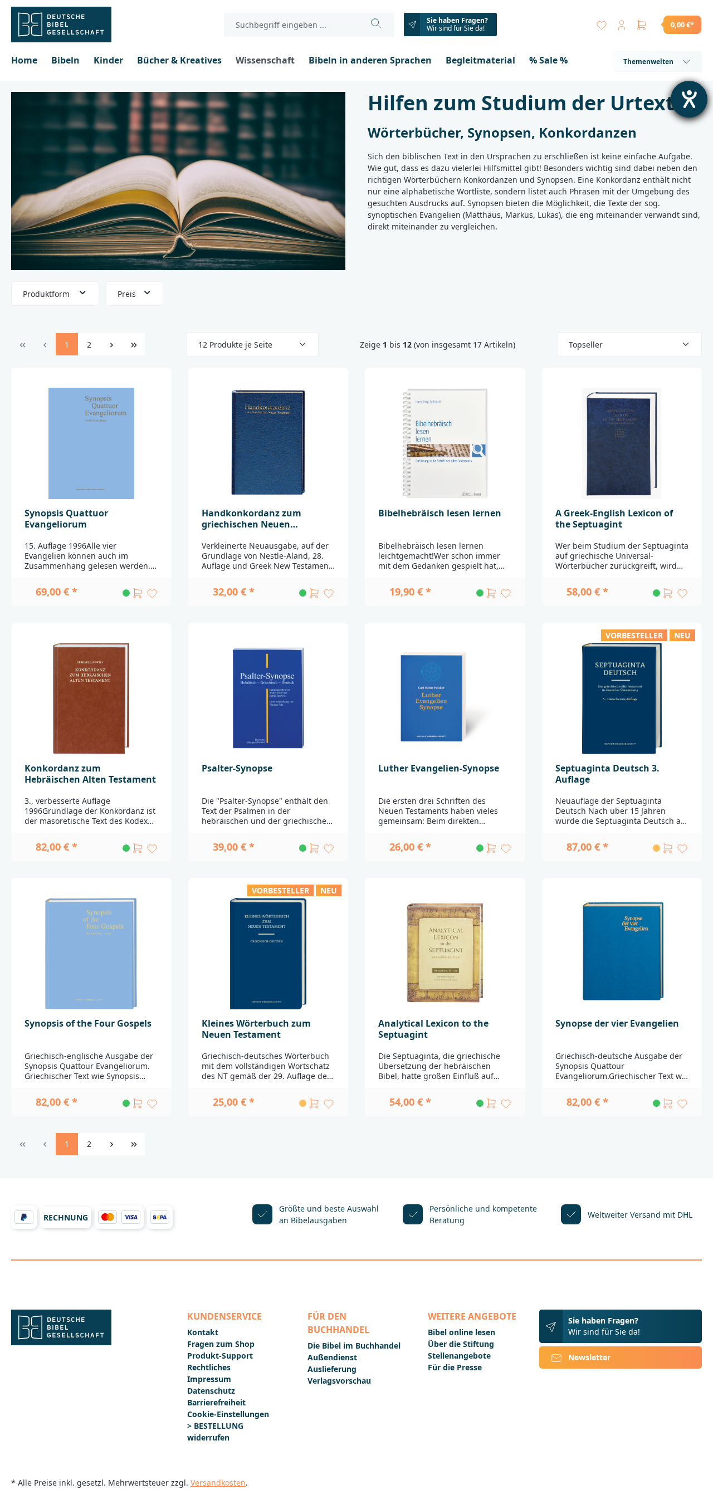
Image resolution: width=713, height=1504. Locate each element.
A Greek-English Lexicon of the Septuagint (614, 518)
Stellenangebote (459, 1355)
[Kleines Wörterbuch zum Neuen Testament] (268, 953)
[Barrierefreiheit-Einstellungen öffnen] (689, 99)
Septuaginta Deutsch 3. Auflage (607, 774)
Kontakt (202, 1332)
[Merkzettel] (601, 22)
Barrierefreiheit (216, 1402)
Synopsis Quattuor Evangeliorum (66, 518)
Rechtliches (209, 1367)
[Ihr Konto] (621, 22)
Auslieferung (331, 1369)
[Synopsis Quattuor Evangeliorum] (91, 443)
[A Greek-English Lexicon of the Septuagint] (622, 443)
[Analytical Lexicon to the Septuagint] (445, 953)
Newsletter (589, 1357)
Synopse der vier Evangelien (617, 1023)
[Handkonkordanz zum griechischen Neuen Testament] (268, 443)
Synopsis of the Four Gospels (88, 1023)
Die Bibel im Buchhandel (354, 1345)
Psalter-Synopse (237, 768)
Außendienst (332, 1357)
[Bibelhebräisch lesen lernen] (445, 443)
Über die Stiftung (461, 1344)
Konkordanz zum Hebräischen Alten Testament (90, 774)
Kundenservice (224, 1316)
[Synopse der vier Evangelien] (622, 953)
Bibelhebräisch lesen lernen (439, 513)
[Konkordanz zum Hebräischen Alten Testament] (91, 698)
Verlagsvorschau (339, 1380)
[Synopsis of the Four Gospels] (91, 953)
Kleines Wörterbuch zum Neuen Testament (256, 1029)
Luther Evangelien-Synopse (438, 768)
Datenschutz (211, 1390)
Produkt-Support (220, 1355)
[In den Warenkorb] (137, 593)
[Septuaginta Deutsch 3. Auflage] (622, 698)
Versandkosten (218, 1482)
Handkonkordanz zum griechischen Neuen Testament (251, 518)
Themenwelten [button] (648, 61)
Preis (128, 294)
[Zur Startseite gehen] (67, 24)
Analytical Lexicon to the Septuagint (433, 1029)
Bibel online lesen (461, 1332)
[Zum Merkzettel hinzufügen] (152, 593)
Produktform (47, 294)
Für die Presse (455, 1367)
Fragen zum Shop (221, 1344)
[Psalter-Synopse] (268, 698)
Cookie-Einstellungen (228, 1414)
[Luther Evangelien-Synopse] (445, 698)
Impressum (209, 1379)
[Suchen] (376, 25)
